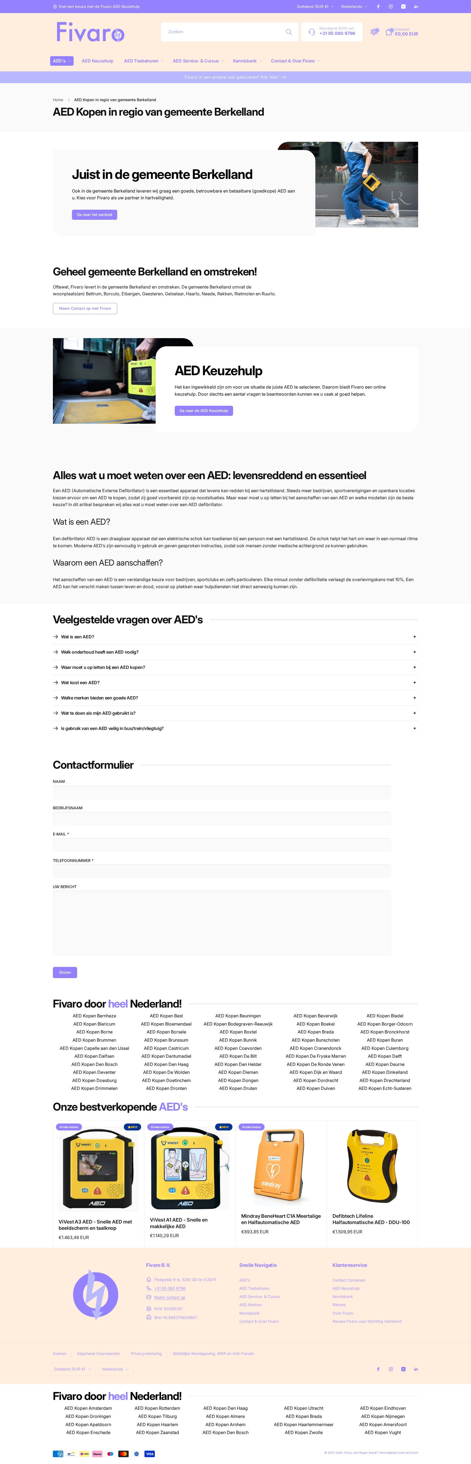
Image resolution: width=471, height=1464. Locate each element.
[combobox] (229, 31)
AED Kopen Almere (225, 1416)
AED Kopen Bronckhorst (384, 1032)
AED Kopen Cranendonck (316, 1048)
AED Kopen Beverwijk (316, 1015)
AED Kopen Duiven (316, 1088)
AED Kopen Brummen (94, 1040)
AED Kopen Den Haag (166, 1064)
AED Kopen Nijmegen (383, 1416)
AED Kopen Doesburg (94, 1080)
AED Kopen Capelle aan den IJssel (94, 1048)
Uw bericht (65, 886)
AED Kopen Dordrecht (315, 1080)
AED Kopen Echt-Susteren (384, 1088)
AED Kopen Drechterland (385, 1080)
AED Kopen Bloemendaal (166, 1024)
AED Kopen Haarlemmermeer (304, 1424)
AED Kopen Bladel (385, 1015)
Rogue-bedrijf (368, 1452)
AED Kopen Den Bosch (94, 1064)
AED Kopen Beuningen (238, 1015)
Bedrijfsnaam (68, 807)
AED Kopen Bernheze (94, 1015)
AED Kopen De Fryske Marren (316, 1056)
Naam (59, 781)
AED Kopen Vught (383, 1432)
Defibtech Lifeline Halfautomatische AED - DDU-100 (371, 1219)
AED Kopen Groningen (88, 1416)
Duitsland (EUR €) (312, 6)
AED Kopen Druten (238, 1088)
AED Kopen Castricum (166, 1048)
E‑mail (61, 834)
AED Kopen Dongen (238, 1080)
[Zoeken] (288, 31)
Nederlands (351, 6)
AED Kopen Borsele (166, 1032)
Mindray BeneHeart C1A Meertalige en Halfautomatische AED (281, 1219)
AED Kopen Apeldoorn (88, 1424)
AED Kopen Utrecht (303, 1408)
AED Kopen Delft (385, 1056)
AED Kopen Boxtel (238, 1032)
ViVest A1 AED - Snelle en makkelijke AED (179, 1223)
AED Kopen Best (166, 1015)
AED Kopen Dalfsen (94, 1056)
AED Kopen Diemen (238, 1072)
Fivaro (348, 1452)
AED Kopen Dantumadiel (166, 1056)
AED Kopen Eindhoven (383, 1408)
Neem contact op (169, 1297)
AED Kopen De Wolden (166, 1072)
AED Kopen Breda (316, 1032)
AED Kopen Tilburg (157, 1416)
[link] (96, 7)
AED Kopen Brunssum (166, 1040)
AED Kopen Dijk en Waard (315, 1072)
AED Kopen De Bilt (238, 1056)
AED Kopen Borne (94, 1032)
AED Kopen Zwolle (304, 1432)
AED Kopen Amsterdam (88, 1408)
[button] (62, 61)
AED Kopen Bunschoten (316, 1040)
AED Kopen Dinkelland (385, 1072)
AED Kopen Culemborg (385, 1048)
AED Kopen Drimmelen (94, 1088)
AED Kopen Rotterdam (157, 1408)
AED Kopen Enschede (88, 1432)
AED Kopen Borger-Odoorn (385, 1024)
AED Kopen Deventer (94, 1072)
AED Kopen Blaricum (94, 1024)
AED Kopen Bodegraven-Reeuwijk (238, 1024)
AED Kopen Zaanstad (157, 1432)
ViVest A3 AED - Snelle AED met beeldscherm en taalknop (95, 1225)
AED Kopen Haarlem (157, 1424)
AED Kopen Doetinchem (166, 1080)
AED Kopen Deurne (385, 1064)
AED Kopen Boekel (316, 1024)
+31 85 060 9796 (170, 1288)
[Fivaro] (96, 1325)
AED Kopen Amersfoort (383, 1424)
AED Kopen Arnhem (226, 1424)
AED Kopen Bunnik (238, 1040)
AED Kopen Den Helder (238, 1064)
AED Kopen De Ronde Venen (316, 1064)
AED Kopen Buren (385, 1040)
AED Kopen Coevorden (238, 1048)
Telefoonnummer (73, 860)
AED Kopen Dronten (166, 1088)
